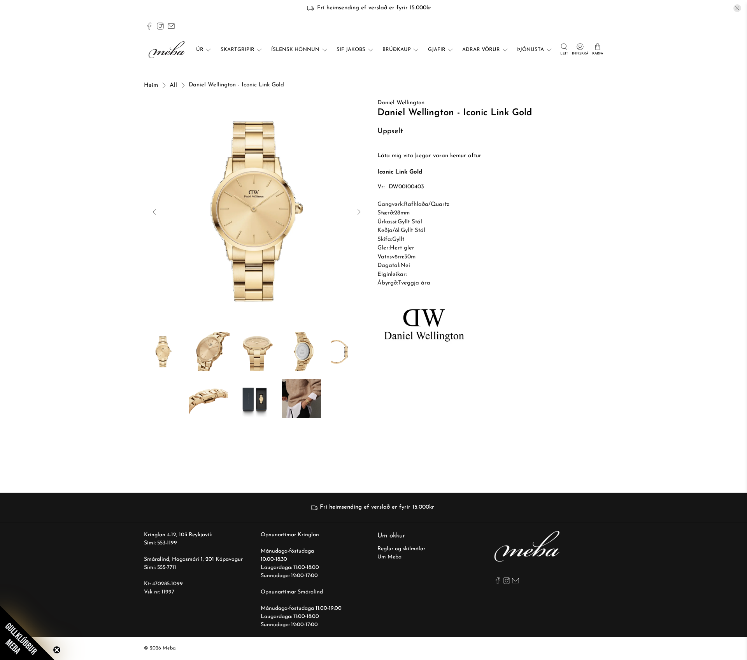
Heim (151, 85)
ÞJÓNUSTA (530, 49)
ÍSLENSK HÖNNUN (295, 49)
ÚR (199, 49)
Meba (169, 648)
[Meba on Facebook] (149, 26)
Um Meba (389, 557)
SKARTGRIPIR (237, 49)
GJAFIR (436, 49)
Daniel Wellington (400, 103)
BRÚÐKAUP (396, 49)
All (173, 85)
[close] (737, 8)
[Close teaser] (57, 650)
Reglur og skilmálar (401, 549)
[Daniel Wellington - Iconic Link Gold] (257, 212)
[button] (27, 633)
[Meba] (167, 49)
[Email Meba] (171, 26)
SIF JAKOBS (351, 49)
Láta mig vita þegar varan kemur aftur (429, 156)
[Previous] (156, 211)
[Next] (357, 211)
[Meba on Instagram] (160, 26)
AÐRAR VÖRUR (481, 49)
